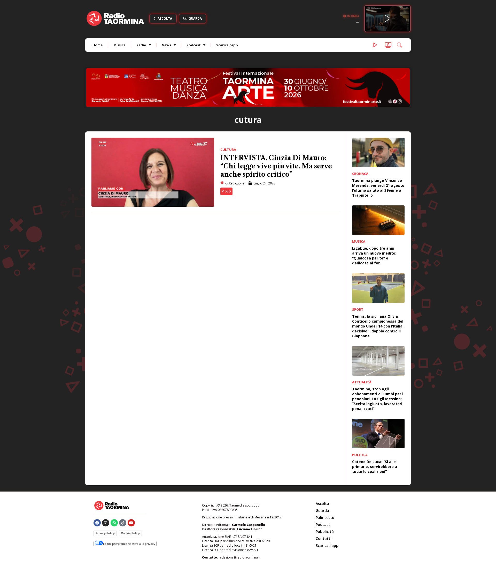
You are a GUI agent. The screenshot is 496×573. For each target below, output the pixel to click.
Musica (119, 45)
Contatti (323, 538)
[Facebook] (97, 522)
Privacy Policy (105, 533)
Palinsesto (325, 517)
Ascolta (322, 503)
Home (97, 45)
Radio (141, 45)
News (166, 45)
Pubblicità (325, 531)
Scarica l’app (227, 45)
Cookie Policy (130, 533)
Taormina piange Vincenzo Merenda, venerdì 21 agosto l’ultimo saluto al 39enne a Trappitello (378, 188)
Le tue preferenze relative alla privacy (129, 544)
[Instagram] (105, 522)
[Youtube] (131, 522)
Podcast (194, 45)
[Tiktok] (122, 522)
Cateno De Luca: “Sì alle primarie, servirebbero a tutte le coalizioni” (374, 466)
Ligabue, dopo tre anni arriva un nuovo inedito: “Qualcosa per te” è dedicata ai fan (374, 255)
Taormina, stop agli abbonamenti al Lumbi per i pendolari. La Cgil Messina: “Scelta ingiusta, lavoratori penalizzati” (377, 398)
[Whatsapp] (114, 522)
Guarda (322, 510)
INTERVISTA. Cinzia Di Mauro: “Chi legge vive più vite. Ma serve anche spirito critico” (276, 166)
